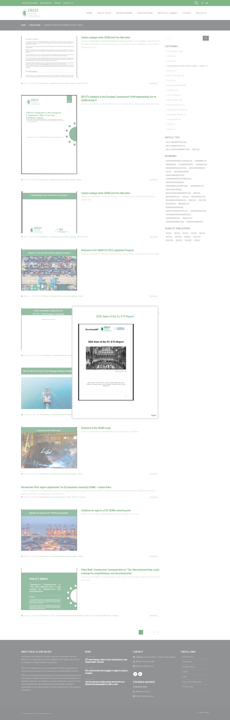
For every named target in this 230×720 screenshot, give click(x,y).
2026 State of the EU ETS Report (115, 316)
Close (153, 415)
